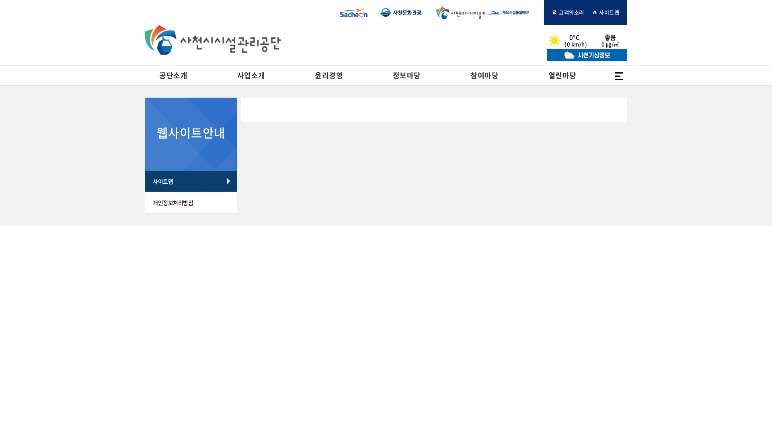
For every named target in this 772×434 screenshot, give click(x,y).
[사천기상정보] (587, 59)
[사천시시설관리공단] (213, 40)
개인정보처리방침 (173, 203)
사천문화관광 (400, 12)
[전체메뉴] (619, 75)
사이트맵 (609, 12)
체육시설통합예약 (512, 12)
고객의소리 (571, 12)
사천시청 (354, 12)
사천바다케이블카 (459, 12)
